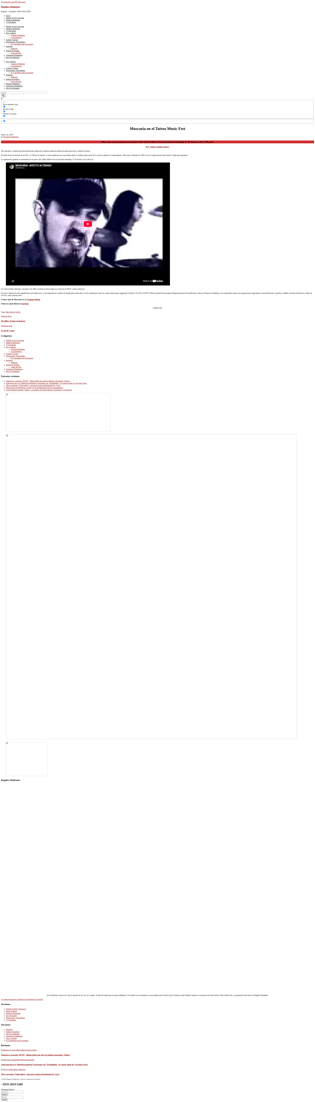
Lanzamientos (16, 351)
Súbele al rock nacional (15, 340)
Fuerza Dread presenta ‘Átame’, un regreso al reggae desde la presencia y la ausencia (39, 390)
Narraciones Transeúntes (15, 356)
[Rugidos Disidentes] (13, 2)
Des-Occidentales (13, 371)
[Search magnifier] (3, 96)
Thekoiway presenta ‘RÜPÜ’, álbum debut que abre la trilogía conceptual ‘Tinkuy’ (38, 381)
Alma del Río (16, 367)
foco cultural (11, 347)
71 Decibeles (11, 345)
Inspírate (9, 360)
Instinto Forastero (12, 365)
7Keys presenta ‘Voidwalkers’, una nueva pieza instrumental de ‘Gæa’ (33, 385)
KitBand (14, 363)
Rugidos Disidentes (10, 7)
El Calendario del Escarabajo (22, 358)
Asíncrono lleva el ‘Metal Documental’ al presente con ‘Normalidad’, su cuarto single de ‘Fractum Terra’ (46, 383)
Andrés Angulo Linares (159, 147)
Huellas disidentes (13, 343)
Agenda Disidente (18, 349)
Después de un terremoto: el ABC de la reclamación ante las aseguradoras (34, 388)
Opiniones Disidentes (14, 369)
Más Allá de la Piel (13, 312)
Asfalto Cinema (12, 354)
